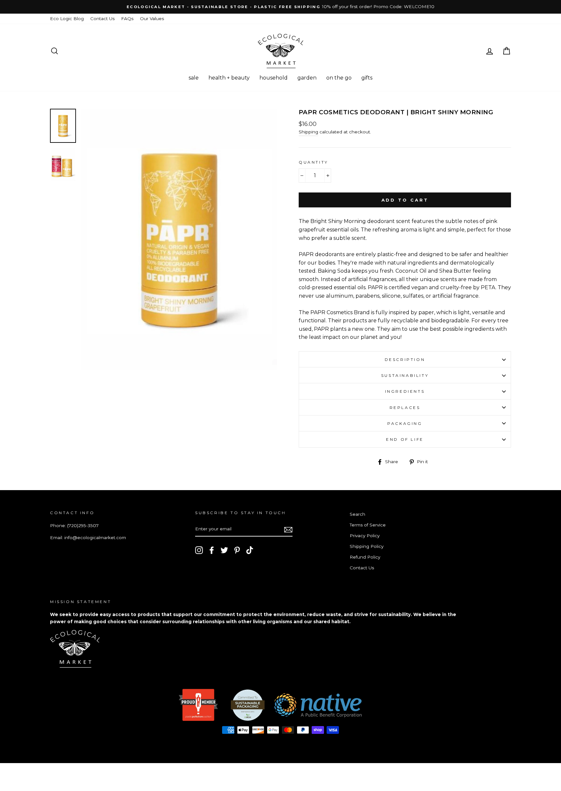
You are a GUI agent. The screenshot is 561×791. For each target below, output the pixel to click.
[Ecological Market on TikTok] (250, 550)
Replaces (405, 407)
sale (194, 78)
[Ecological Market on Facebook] (212, 550)
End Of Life (405, 439)
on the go (339, 78)
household (273, 78)
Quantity (313, 162)
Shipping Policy (366, 546)
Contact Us (102, 18)
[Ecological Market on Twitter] (224, 550)
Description (405, 359)
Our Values (152, 18)
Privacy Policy (365, 535)
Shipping (308, 131)
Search (357, 514)
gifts (366, 78)
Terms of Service (368, 524)
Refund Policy (365, 557)
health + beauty (229, 78)
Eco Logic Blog (67, 18)
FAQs (127, 18)
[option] (280, 6)
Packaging (404, 423)
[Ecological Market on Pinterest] (237, 550)
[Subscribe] (288, 529)
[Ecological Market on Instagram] (199, 550)
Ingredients (405, 391)
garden (307, 78)
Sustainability (405, 375)
